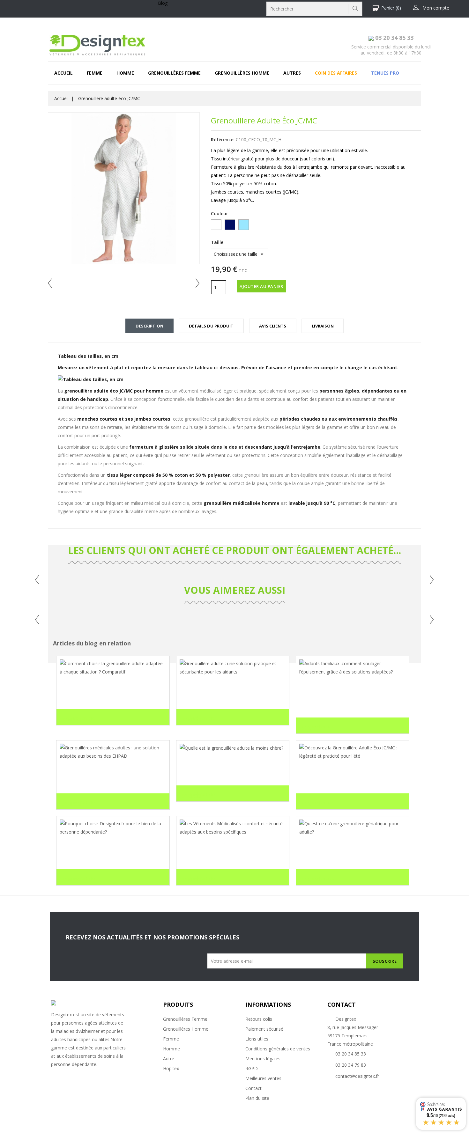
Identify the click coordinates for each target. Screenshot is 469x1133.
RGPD (251, 1068)
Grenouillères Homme (185, 1029)
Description (149, 326)
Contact (253, 1088)
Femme (94, 73)
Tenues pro (385, 73)
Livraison (323, 326)
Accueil (63, 73)
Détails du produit (211, 326)
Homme (125, 73)
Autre (168, 1059)
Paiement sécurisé (264, 1029)
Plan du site (257, 1098)
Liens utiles (256, 1039)
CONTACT (341, 1004)
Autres (292, 73)
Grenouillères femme (174, 73)
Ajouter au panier (261, 286)
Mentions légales (262, 1059)
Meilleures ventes (263, 1078)
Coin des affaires (336, 73)
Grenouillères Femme (185, 1019)
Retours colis (258, 1019)
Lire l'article (78, 719)
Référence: (222, 139)
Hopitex (171, 1068)
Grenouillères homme (242, 73)
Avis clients (272, 326)
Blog (163, 3)
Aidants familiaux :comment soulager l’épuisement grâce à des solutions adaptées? (346, 698)
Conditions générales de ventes (277, 1049)
